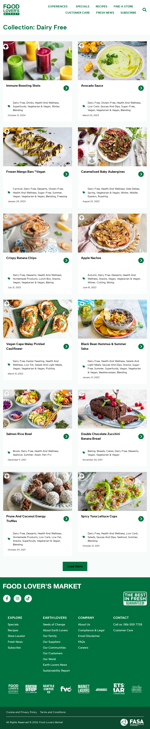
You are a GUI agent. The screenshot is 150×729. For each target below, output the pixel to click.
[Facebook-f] (7, 598)
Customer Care (77, 12)
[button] (75, 566)
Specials (82, 6)
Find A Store (123, 6)
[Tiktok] (28, 598)
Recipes (101, 6)
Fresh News (105, 12)
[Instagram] (17, 598)
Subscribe (128, 12)
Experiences (58, 6)
